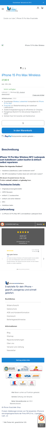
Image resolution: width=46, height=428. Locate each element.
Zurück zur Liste (9, 18)
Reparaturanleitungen (15, 340)
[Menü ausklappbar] (3, 9)
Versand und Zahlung (15, 347)
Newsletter (11, 350)
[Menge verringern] (4, 123)
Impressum (11, 316)
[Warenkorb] (42, 8)
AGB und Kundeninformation (18, 312)
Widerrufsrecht (13, 305)
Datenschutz (12, 309)
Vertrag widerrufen (23, 360)
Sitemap (10, 336)
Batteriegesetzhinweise (16, 319)
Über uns (10, 343)
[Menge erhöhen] (42, 123)
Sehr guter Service (12, 254)
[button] (34, 8)
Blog (8, 332)
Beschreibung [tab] (10, 149)
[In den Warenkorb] (3, 22)
